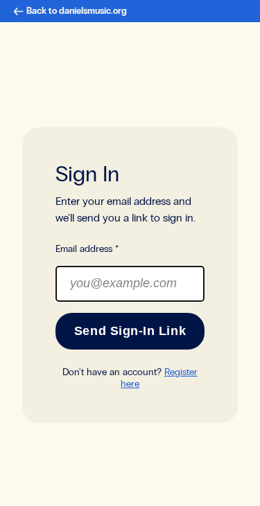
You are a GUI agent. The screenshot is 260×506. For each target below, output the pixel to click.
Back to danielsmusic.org (76, 11)
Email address (87, 249)
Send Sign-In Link (130, 331)
